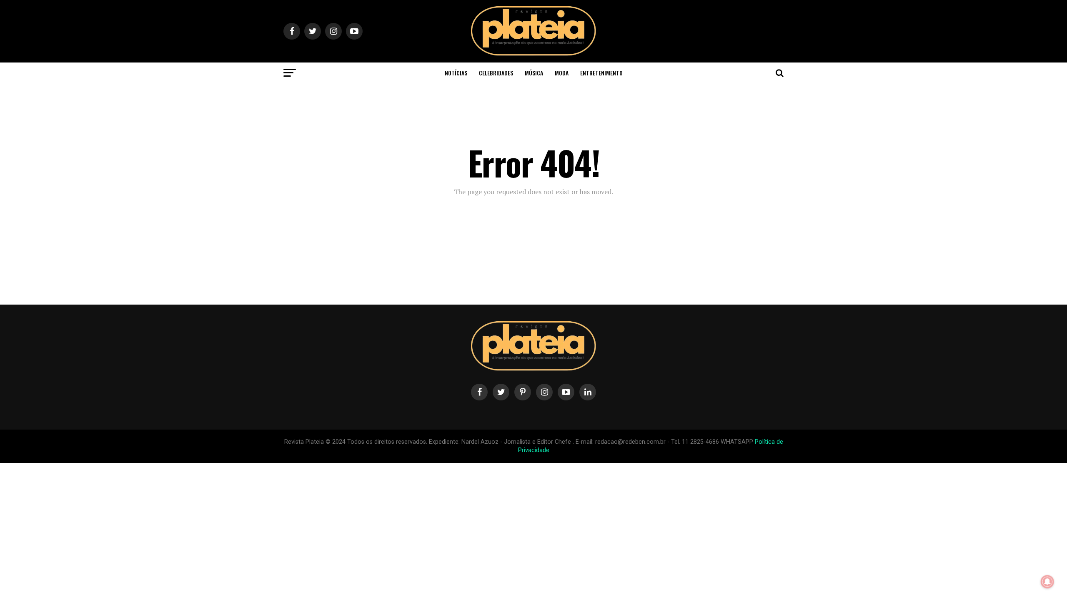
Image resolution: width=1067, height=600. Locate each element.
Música (534, 72)
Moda (562, 72)
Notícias (456, 72)
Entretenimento (601, 72)
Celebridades (496, 72)
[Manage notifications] (1047, 581)
